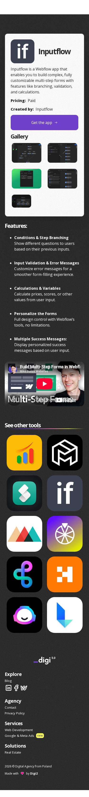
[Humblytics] (65, 574)
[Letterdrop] (65, 615)
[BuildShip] (24, 574)
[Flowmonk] (65, 453)
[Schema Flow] (24, 493)
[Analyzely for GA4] (24, 452)
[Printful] (24, 534)
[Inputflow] (65, 493)
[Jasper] (24, 615)
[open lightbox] (27, 153)
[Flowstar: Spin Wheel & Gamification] (65, 534)
